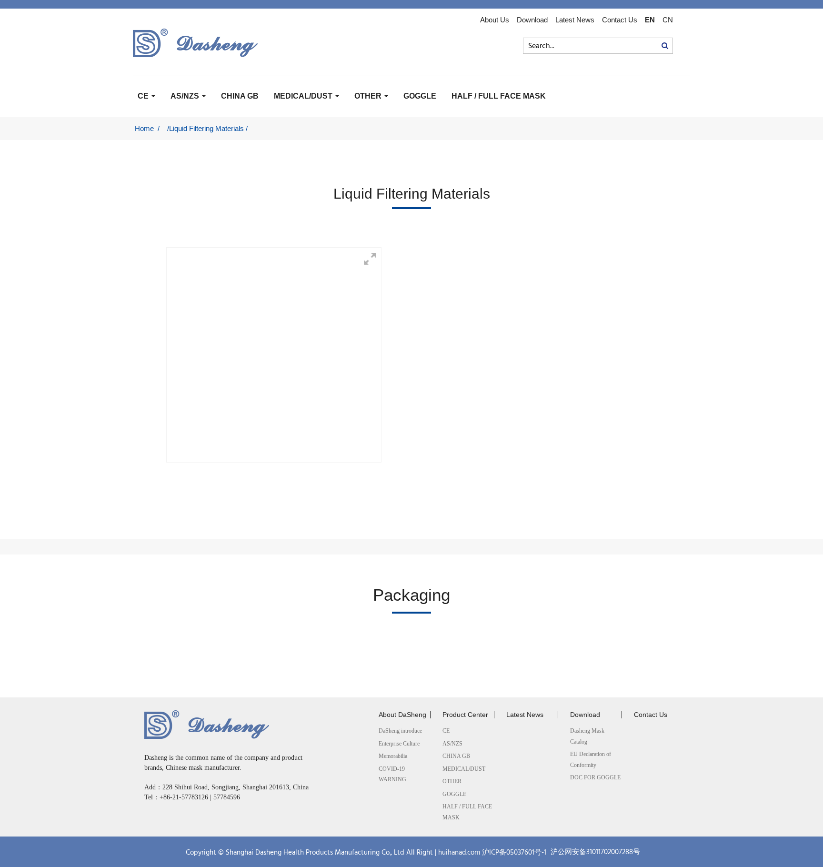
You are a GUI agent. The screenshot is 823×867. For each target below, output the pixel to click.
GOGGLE (419, 96)
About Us (494, 20)
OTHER (368, 96)
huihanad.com (459, 852)
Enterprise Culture (399, 743)
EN (650, 20)
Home (144, 128)
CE (144, 96)
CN (667, 20)
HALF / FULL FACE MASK (499, 96)
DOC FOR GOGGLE (595, 777)
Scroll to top (809, 829)
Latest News (574, 20)
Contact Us (619, 20)
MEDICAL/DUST (304, 96)
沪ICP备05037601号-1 (514, 852)
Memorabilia (393, 756)
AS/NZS (186, 96)
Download (532, 20)
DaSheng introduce (400, 730)
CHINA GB (240, 96)
